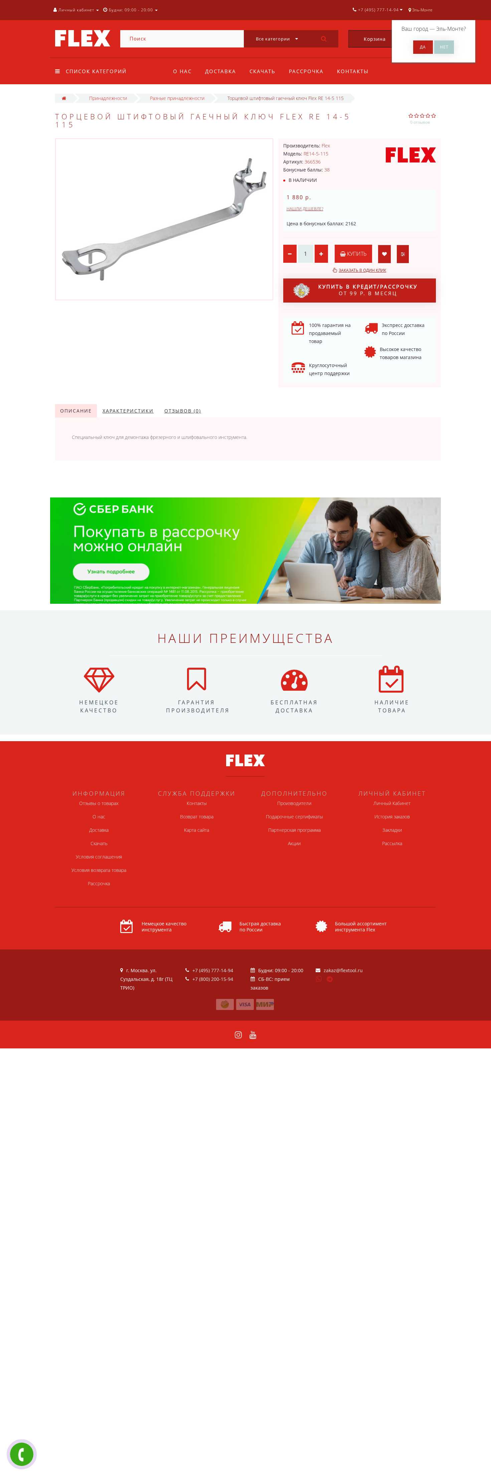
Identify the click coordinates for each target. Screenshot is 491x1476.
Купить (356, 253)
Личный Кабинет (392, 803)
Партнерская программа (294, 830)
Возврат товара (196, 816)
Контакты (353, 71)
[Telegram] (330, 979)
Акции (294, 843)
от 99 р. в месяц (368, 290)
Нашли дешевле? (305, 209)
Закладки (392, 830)
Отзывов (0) (182, 411)
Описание (76, 411)
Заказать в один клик (362, 270)
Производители (294, 803)
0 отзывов (420, 122)
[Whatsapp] (319, 978)
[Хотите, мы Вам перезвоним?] (22, 1454)
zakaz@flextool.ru (343, 970)
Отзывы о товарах (99, 803)
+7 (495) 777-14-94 (212, 970)
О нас (182, 71)
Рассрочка (306, 71)
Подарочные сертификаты (294, 816)
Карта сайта (196, 830)
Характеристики (128, 411)
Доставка (220, 71)
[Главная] (64, 98)
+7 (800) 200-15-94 (212, 979)
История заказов (392, 816)
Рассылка (392, 843)
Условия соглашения (99, 857)
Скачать (263, 71)
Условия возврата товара (98, 870)
